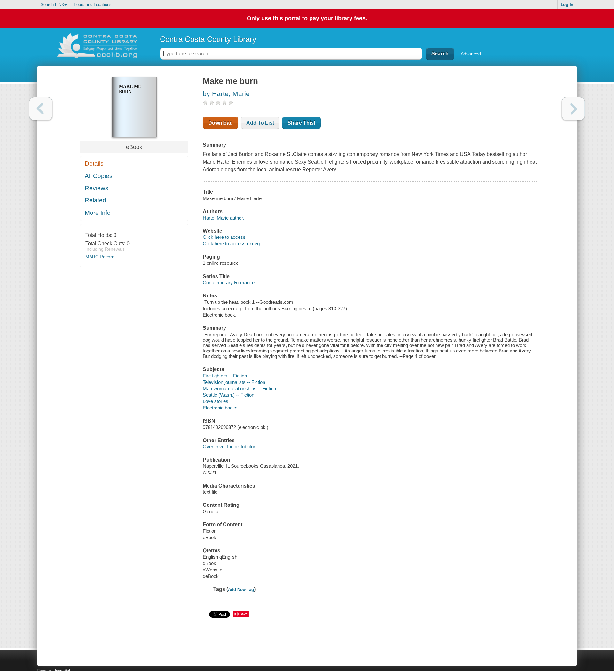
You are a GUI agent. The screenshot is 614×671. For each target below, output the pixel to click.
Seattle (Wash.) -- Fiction (228, 395)
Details (94, 163)
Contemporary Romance (229, 282)
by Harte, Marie (226, 93)
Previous (40, 108)
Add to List (260, 122)
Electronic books (220, 407)
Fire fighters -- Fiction (225, 375)
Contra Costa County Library (208, 39)
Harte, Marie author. (223, 218)
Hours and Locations (93, 4)
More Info (98, 212)
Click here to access (224, 237)
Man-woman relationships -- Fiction (239, 388)
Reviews (96, 188)
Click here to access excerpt (233, 243)
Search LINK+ (54, 4)
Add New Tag (241, 589)
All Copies (99, 176)
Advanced (471, 53)
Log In (567, 4)
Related (95, 200)
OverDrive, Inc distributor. (229, 446)
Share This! (301, 122)
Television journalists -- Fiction (234, 382)
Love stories (215, 401)
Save (244, 613)
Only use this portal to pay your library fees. (307, 18)
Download (220, 122)
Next (573, 108)
